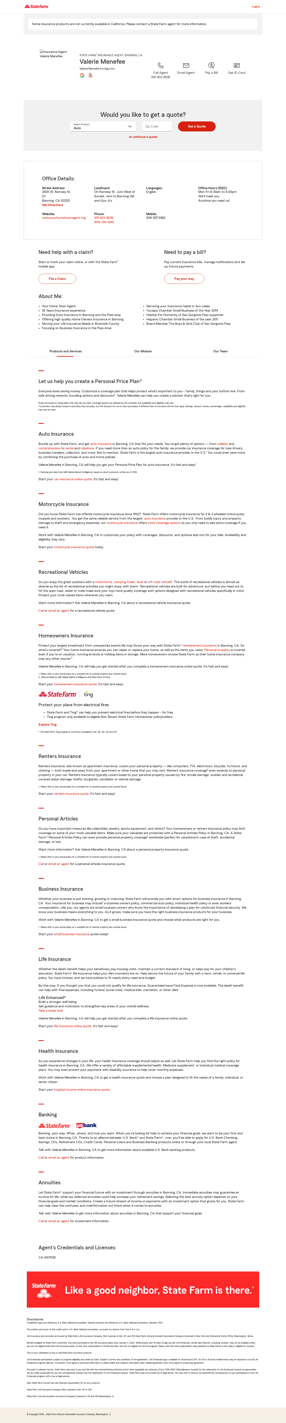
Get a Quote (197, 126)
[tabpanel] (143, 200)
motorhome (103, 582)
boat (140, 582)
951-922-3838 (103, 217)
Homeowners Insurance (200, 645)
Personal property (217, 650)
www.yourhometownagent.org (64, 217)
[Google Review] (82, 75)
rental (69, 448)
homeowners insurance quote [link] (75, 684)
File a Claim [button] (57, 278)
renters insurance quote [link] (71, 793)
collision (222, 444)
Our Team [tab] (220, 351)
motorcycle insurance (122, 523)
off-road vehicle (159, 582)
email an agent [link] (58, 610)
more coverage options (164, 523)
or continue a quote (143, 137)
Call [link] (41, 610)
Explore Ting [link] (48, 724)
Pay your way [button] (184, 278)
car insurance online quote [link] (73, 479)
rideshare (87, 448)
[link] (186, 75)
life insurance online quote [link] (72, 1026)
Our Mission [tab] (143, 351)
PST (222, 188)
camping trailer (124, 582)
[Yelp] (90, 75)
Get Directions (52, 205)
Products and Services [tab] (65, 351)
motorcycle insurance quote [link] (74, 547)
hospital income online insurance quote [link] (82, 1089)
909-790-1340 (104, 222)
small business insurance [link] (71, 934)
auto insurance (101, 444)
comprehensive (50, 448)
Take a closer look (51, 1010)
